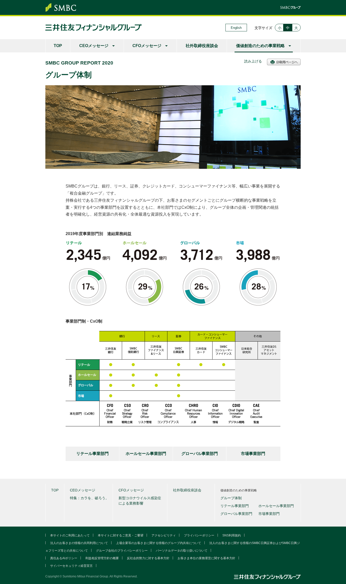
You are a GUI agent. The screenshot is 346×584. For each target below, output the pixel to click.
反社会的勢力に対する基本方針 (148, 558)
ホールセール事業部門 (146, 453)
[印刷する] (284, 62)
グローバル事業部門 (199, 453)
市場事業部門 (253, 453)
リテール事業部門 (92, 453)
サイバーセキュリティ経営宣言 (71, 566)
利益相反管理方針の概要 (102, 558)
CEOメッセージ (93, 46)
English (236, 28)
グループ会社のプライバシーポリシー (122, 550)
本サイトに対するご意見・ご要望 (120, 535)
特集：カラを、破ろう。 (89, 498)
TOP (58, 46)
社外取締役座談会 (202, 46)
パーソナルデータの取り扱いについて (181, 550)
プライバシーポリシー (199, 535)
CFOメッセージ (146, 46)
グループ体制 (231, 498)
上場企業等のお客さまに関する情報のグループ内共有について (158, 543)
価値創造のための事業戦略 (260, 46)
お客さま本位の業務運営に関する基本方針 (206, 558)
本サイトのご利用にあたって (70, 535)
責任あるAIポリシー (63, 558)
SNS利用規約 (231, 535)
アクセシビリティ (163, 535)
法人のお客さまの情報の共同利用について (79, 543)
